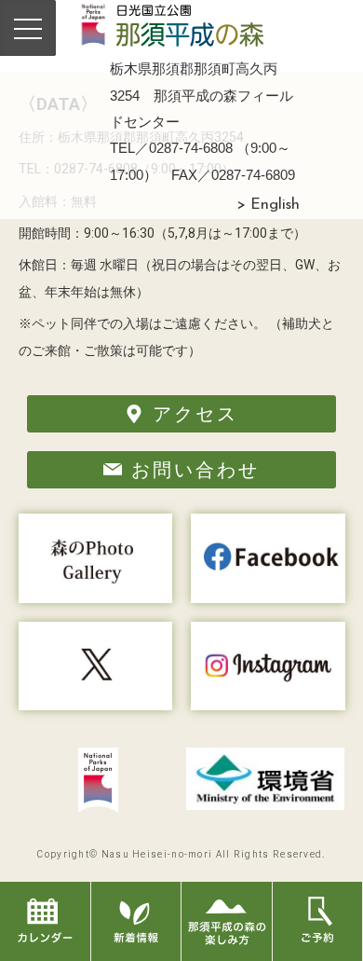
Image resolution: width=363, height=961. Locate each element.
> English (268, 205)
